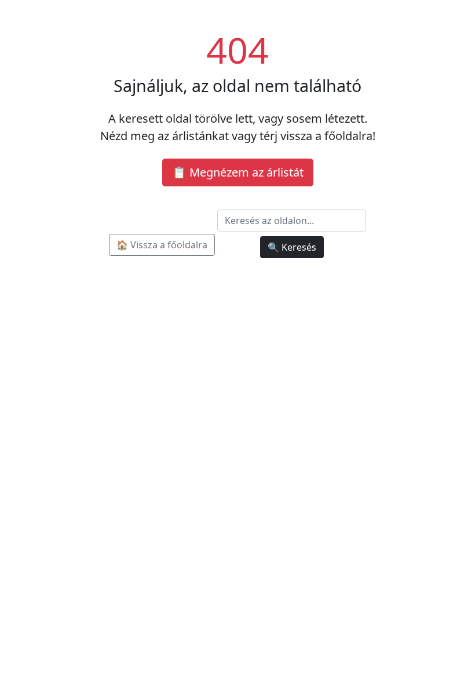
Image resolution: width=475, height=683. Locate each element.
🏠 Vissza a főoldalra (161, 244)
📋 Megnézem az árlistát (238, 172)
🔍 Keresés (292, 247)
